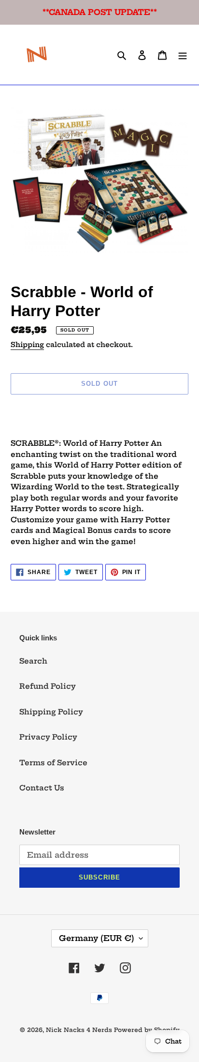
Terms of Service (53, 762)
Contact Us (41, 787)
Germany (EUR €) (96, 938)
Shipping (27, 344)
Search (33, 661)
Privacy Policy (48, 737)
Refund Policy (47, 686)
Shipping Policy (51, 711)
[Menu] (182, 55)
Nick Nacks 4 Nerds (79, 1029)
